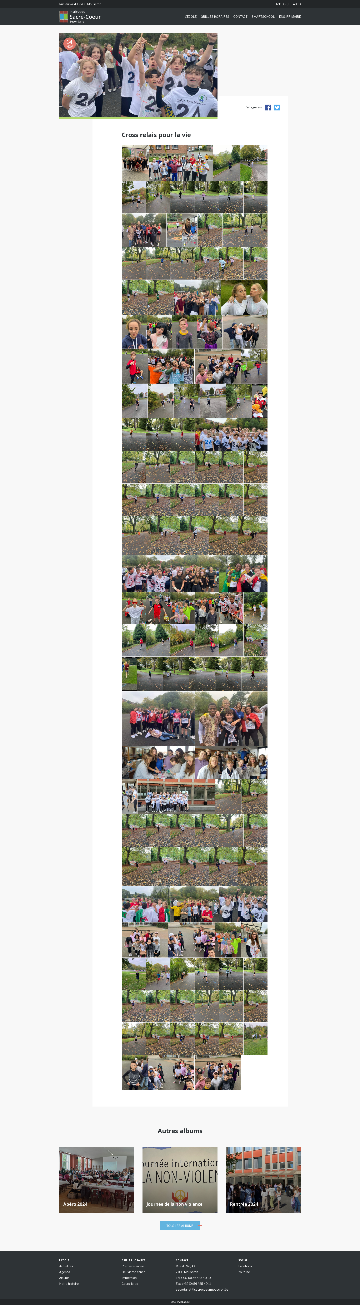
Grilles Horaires (215, 16)
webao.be (184, 1301)
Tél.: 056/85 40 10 (288, 4)
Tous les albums (180, 1225)
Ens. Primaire (290, 16)
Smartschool (263, 16)
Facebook (245, 1266)
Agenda (64, 1272)
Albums (64, 1278)
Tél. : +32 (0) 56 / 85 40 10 (193, 1278)
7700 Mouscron (187, 1272)
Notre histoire (69, 1283)
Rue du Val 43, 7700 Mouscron (80, 4)
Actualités (66, 1266)
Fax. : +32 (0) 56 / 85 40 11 (193, 1283)
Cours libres (130, 1283)
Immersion (129, 1278)
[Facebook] (268, 107)
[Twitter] (277, 107)
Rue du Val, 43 (185, 1266)
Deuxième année (134, 1272)
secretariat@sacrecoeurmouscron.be (202, 1289)
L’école (191, 16)
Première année (133, 1266)
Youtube (244, 1272)
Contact (240, 16)
